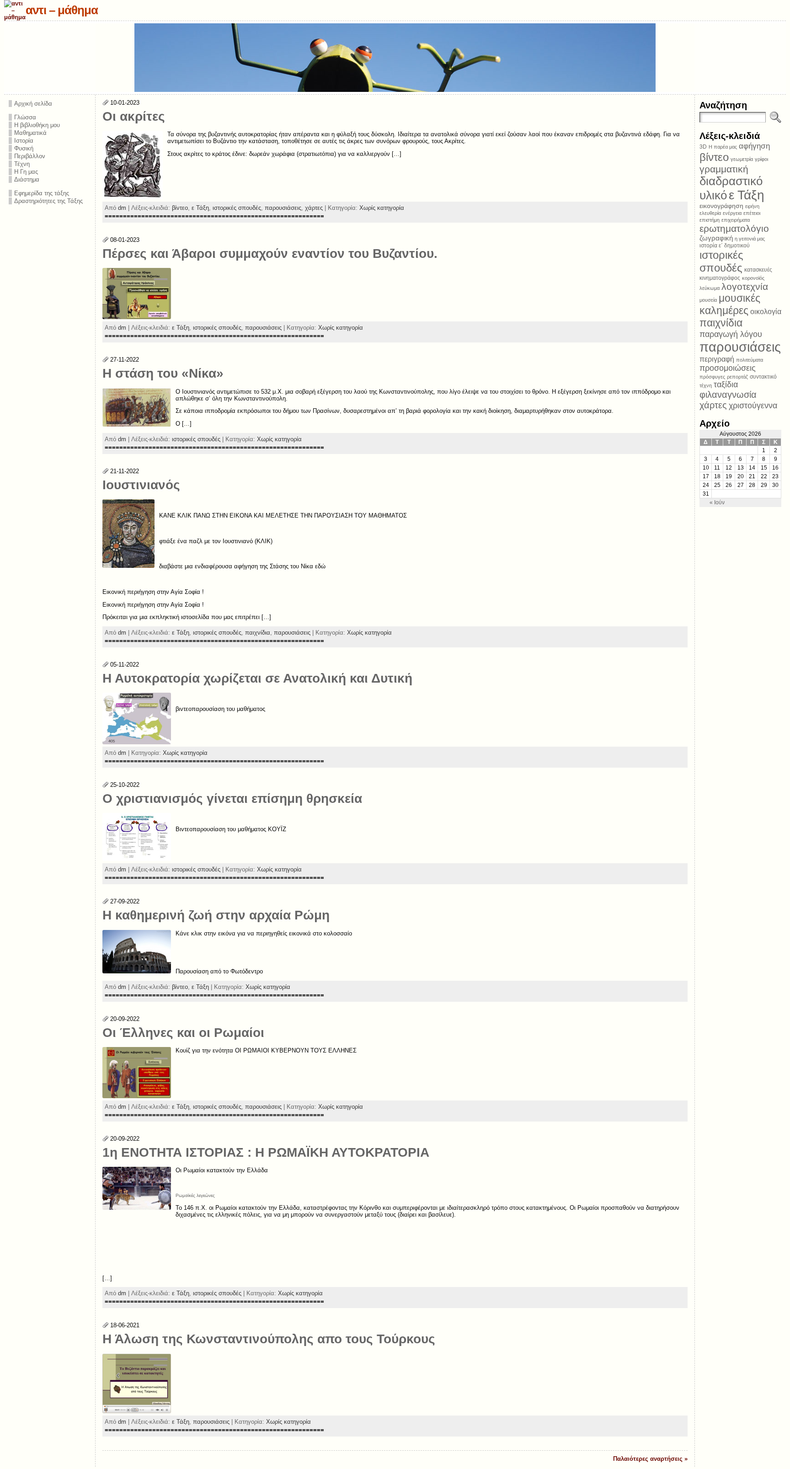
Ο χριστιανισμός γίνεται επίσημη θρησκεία (232, 798)
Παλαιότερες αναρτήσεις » (650, 1458)
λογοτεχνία (744, 286)
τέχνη (705, 385)
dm (122, 207)
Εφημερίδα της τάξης (41, 193)
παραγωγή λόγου (730, 334)
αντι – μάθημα (62, 10)
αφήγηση (754, 146)
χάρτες (314, 207)
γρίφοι (761, 159)
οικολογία (765, 311)
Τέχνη (22, 163)
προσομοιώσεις (727, 368)
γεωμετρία (742, 159)
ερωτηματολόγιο (734, 228)
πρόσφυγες (712, 376)
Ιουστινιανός (141, 485)
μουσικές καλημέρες (729, 304)
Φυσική (23, 148)
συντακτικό (763, 377)
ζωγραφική (716, 238)
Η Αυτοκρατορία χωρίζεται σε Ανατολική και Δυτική (257, 678)
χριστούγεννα (753, 405)
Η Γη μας (26, 171)
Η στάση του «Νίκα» (163, 373)
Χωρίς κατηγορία (381, 207)
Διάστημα (26, 179)
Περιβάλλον (29, 156)
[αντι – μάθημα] (395, 57)
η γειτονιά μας (750, 238)
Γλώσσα (25, 117)
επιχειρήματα (735, 220)
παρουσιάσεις (283, 207)
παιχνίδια (257, 632)
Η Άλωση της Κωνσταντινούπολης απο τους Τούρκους (268, 1339)
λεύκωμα (709, 288)
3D (703, 147)
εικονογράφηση (721, 206)
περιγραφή (716, 359)
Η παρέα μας (723, 147)
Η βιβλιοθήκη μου (37, 125)
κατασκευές (758, 270)
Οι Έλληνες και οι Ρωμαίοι (183, 1033)
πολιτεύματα (749, 360)
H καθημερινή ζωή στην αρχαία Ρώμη (216, 915)
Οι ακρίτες (133, 116)
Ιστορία (23, 140)
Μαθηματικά (30, 132)
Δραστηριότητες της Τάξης (48, 201)
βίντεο (180, 207)
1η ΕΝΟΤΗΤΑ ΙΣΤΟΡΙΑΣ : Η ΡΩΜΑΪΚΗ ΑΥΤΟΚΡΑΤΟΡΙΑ (265, 1152)
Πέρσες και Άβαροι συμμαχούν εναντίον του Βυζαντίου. (270, 253)
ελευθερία (710, 213)
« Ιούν (717, 502)
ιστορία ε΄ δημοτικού (724, 245)
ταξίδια (726, 384)
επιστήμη (709, 220)
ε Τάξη (200, 207)
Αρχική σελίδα (33, 103)
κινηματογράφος (719, 278)
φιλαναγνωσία (728, 395)
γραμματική (723, 169)
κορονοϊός (753, 278)
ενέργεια (732, 213)
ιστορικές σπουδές (237, 207)
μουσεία (708, 300)
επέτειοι (751, 213)
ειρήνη (752, 206)
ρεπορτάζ (737, 376)
